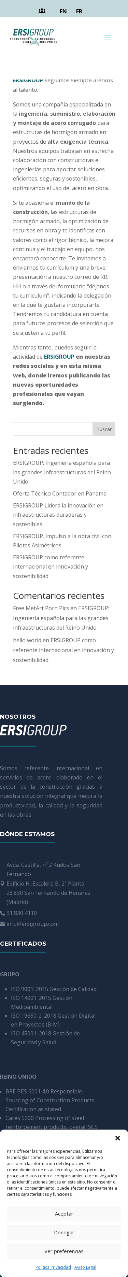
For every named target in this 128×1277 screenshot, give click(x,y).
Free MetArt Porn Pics (41, 608)
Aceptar (64, 1213)
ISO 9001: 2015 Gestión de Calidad (54, 989)
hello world (27, 640)
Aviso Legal (85, 1267)
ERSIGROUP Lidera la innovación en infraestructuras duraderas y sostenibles (58, 515)
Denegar (64, 1232)
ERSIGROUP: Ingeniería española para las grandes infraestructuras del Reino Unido (62, 472)
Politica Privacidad (53, 1267)
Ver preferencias (64, 1251)
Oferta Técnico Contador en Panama (59, 493)
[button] (117, 1138)
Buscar (104, 429)
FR (79, 11)
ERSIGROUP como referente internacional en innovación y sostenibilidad (50, 566)
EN (63, 11)
